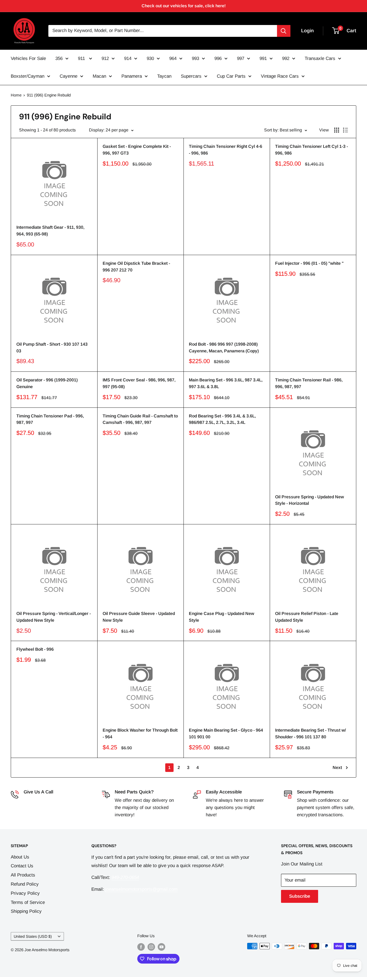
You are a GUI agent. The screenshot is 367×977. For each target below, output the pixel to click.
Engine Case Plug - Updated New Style (221, 616)
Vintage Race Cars (280, 76)
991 (263, 58)
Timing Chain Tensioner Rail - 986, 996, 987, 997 (309, 383)
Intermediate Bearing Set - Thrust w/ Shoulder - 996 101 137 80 (310, 733)
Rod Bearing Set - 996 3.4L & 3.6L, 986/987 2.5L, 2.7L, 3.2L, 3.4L (222, 419)
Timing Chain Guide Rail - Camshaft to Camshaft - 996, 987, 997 (140, 419)
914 (127, 58)
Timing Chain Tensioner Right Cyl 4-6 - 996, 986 (225, 149)
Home (16, 95)
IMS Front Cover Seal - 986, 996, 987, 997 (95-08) (139, 383)
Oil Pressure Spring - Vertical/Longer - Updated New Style (53, 616)
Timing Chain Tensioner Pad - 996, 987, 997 (50, 419)
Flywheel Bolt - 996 (35, 649)
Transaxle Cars (320, 58)
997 (240, 58)
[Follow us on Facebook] (141, 947)
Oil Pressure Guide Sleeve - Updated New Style (139, 616)
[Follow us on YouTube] (161, 947)
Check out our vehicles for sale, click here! (184, 5)
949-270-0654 (37, 800)
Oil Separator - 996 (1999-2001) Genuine (47, 383)
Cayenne (68, 76)
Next (337, 767)
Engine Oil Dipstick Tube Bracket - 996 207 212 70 (136, 266)
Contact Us (22, 865)
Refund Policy (25, 884)
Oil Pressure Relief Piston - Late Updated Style (306, 616)
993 (195, 58)
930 (150, 58)
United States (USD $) (33, 936)
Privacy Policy (25, 893)
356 (59, 58)
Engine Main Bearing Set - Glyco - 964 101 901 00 (226, 733)
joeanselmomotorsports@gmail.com (141, 889)
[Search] (283, 31)
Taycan (164, 76)
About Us (20, 857)
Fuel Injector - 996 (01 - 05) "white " (309, 263)
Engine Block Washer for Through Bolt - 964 (140, 733)
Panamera (131, 76)
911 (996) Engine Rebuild (49, 95)
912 (105, 58)
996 (218, 58)
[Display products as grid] (336, 130)
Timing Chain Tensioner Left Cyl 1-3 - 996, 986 (311, 149)
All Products (23, 875)
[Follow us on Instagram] (151, 947)
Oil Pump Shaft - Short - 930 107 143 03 (52, 347)
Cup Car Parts (231, 76)
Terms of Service (28, 902)
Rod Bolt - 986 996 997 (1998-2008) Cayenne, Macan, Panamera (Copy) (224, 347)
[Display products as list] (345, 130)
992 (285, 58)
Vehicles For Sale (28, 58)
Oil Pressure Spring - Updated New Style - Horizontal (309, 500)
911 (82, 58)
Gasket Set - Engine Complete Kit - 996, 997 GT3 (137, 149)
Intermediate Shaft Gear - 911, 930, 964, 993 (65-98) (50, 230)
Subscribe (299, 896)
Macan (99, 76)
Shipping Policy (26, 911)
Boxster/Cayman (27, 76)
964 (173, 58)
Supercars (191, 76)
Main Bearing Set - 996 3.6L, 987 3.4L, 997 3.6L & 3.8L (225, 383)
